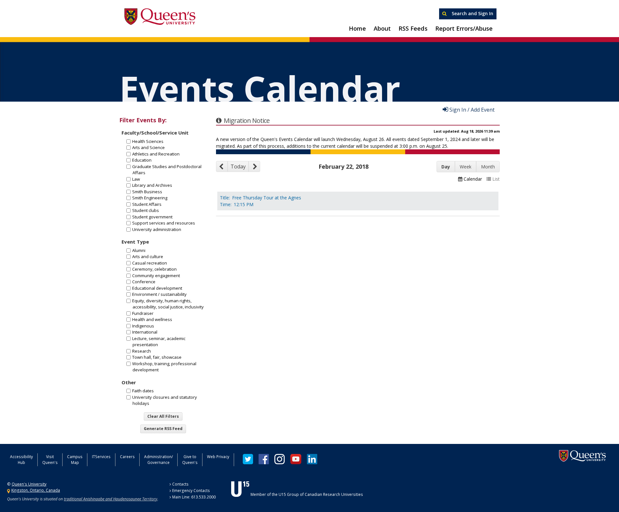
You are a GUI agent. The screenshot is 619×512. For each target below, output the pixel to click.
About (382, 28)
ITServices (101, 456)
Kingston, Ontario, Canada (35, 490)
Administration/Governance (158, 459)
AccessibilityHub (21, 459)
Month (488, 167)
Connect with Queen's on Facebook (264, 459)
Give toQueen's (190, 459)
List (496, 179)
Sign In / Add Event (472, 109)
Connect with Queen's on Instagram (279, 459)
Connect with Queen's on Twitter (248, 459)
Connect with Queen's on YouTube (295, 459)
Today (238, 166)
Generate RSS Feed (163, 428)
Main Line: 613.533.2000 (194, 497)
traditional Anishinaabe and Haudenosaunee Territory (110, 499)
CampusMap (75, 459)
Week (465, 167)
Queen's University (159, 16)
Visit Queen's (50, 459)
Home (357, 28)
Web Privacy (218, 456)
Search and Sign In (471, 13)
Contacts (180, 484)
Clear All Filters (163, 416)
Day (445, 167)
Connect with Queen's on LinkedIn (312, 459)
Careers (127, 456)
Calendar (473, 179)
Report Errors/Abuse (464, 28)
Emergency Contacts (191, 490)
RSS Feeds (412, 28)
